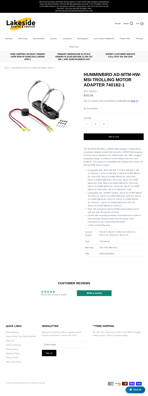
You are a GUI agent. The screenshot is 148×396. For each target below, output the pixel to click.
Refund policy (12, 349)
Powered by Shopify (38, 383)
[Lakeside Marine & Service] (20, 23)
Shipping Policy (13, 353)
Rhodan (139, 38)
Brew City (74, 47)
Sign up (49, 353)
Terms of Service (13, 345)
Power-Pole (125, 38)
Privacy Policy (12, 357)
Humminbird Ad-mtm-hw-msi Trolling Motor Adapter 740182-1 (32, 68)
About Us (10, 340)
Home (6, 68)
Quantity (87, 118)
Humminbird (38, 38)
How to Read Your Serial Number (21, 336)
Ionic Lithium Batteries (104, 38)
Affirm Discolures (13, 362)
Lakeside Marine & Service (20, 383)
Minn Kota (22, 38)
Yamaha (8, 38)
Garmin (53, 38)
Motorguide (82, 38)
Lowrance (67, 38)
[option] (39, 106)
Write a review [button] (94, 293)
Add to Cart (114, 137)
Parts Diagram (12, 332)
